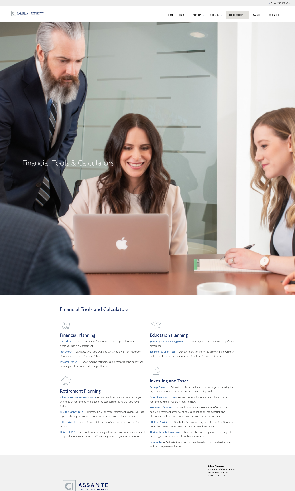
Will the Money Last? (72, 411)
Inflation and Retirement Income (78, 397)
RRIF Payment (67, 422)
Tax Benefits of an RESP (162, 351)
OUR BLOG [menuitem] (214, 15)
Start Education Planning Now (166, 341)
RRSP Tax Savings (159, 422)
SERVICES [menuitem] (197, 15)
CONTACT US (274, 15)
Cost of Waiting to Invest (164, 397)
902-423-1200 (283, 3)
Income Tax (156, 442)
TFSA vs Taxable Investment (165, 432)
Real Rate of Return (161, 407)
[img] (147, 147)
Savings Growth (158, 387)
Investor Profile (69, 361)
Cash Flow (66, 341)
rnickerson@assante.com (218, 472)
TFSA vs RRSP (67, 432)
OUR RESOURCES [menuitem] (236, 15)
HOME (170, 15)
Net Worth (66, 351)
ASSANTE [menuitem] (256, 15)
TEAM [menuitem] (181, 15)
